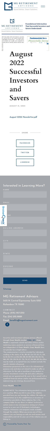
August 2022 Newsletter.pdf (23, 117)
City (6, 241)
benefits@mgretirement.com (23, 320)
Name (6, 190)
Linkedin (25, 162)
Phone (7, 215)
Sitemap (7, 289)
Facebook (25, 143)
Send (25, 280)
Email (6, 202)
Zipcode (8, 266)
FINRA (29, 340)
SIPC (34, 340)
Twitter (25, 153)
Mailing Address (13, 228)
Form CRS (17, 386)
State (6, 253)
